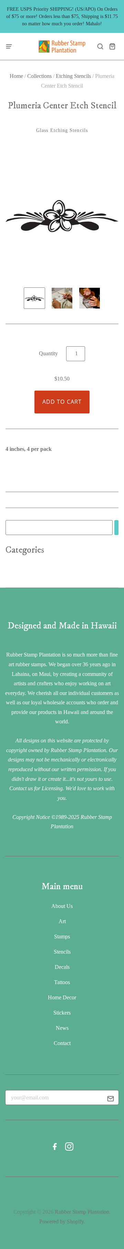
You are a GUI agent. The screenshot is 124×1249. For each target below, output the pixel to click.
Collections (39, 76)
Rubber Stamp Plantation (82, 1212)
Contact (62, 1043)
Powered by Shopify (61, 1221)
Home (16, 76)
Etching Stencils (73, 76)
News (62, 1028)
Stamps (62, 936)
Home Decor (62, 997)
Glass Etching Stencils (62, 130)
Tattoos (62, 982)
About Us (62, 906)
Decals (62, 967)
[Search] (116, 527)
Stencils (62, 952)
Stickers (62, 1013)
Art (62, 921)
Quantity (48, 353)
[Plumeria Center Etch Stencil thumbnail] (34, 298)
